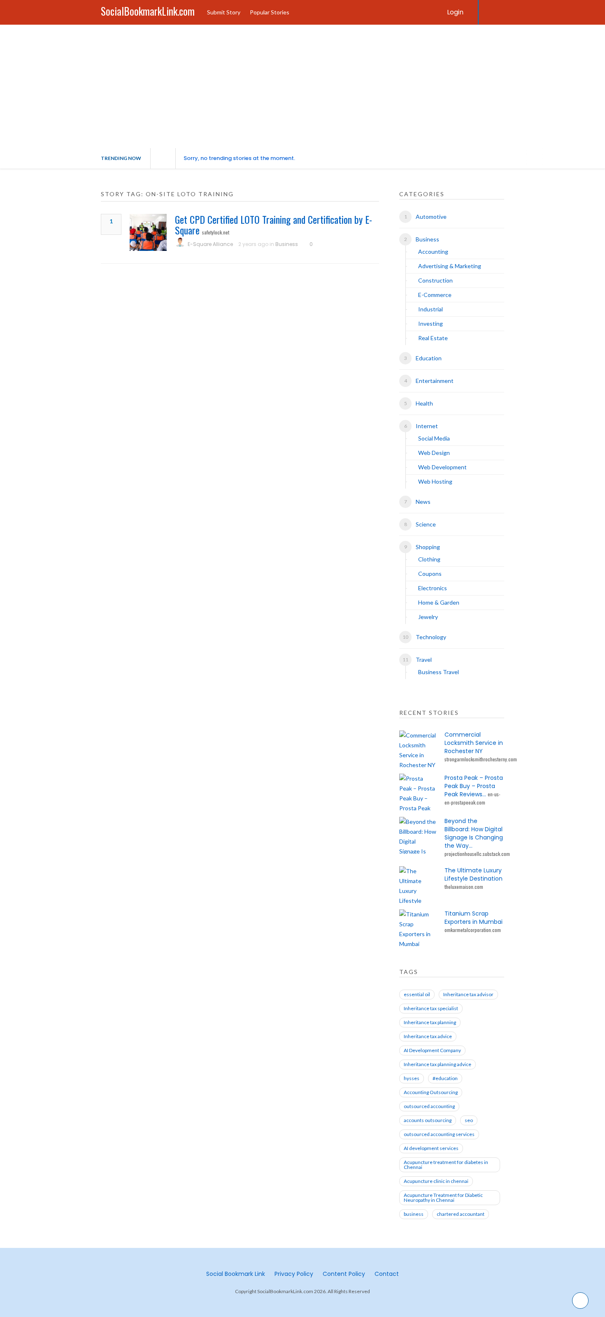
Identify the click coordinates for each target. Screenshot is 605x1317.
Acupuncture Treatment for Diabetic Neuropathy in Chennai (443, 1197)
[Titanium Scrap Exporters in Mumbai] (417, 927)
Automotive (431, 216)
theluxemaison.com (463, 886)
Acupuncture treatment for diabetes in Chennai (446, 1164)
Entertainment (435, 380)
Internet (427, 425)
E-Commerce (434, 294)
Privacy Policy (294, 1274)
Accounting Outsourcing (431, 1092)
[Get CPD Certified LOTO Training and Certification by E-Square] (148, 232)
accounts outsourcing (427, 1120)
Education (429, 358)
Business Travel (438, 671)
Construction (435, 280)
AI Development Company (432, 1050)
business (414, 1214)
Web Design (434, 452)
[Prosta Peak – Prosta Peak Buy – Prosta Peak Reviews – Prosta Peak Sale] (417, 792)
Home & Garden (438, 602)
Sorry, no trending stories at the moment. (239, 158)
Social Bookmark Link (235, 1274)
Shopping (428, 546)
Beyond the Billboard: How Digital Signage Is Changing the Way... (473, 833)
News (423, 501)
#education (445, 1078)
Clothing (429, 559)
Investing (430, 323)
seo (469, 1120)
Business (286, 244)
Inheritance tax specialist (431, 1008)
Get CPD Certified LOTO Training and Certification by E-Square (273, 224)
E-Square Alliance (210, 244)
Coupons (430, 573)
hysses (411, 1078)
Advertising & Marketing (449, 265)
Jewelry (428, 616)
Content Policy (344, 1274)
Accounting (433, 251)
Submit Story (223, 12)
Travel (424, 659)
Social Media (434, 438)
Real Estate (433, 337)
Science (426, 524)
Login (455, 12)
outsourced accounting (429, 1106)
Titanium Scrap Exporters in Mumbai (473, 917)
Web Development (442, 467)
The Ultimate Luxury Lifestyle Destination (473, 874)
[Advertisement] (302, 86)
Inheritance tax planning (430, 1022)
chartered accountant (460, 1214)
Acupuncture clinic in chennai (436, 1181)
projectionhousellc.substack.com (477, 853)
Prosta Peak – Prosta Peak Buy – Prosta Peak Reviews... (473, 786)
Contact (387, 1274)
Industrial (430, 309)
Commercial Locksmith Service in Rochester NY (473, 742)
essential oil (417, 994)
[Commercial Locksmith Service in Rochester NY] (417, 748)
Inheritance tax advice (428, 1036)
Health (424, 403)
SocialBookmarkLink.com (148, 11)
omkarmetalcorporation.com (472, 929)
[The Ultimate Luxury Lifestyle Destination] (417, 884)
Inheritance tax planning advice (437, 1064)
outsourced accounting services (439, 1134)
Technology (431, 636)
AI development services (431, 1148)
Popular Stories (269, 12)
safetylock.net (215, 232)
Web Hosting (435, 481)
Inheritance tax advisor (468, 994)
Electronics (432, 587)
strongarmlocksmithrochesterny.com (480, 759)
